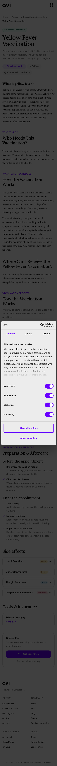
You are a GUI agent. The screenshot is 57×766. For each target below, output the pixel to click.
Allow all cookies (28, 428)
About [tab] (46, 333)
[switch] (49, 395)
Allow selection (28, 438)
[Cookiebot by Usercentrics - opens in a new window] (41, 325)
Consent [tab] (10, 333)
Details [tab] (28, 333)
